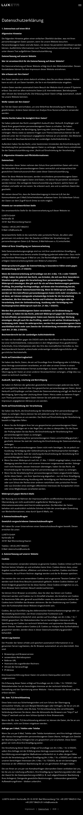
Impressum (30, 809)
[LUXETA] (10, 5)
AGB (54, 809)
